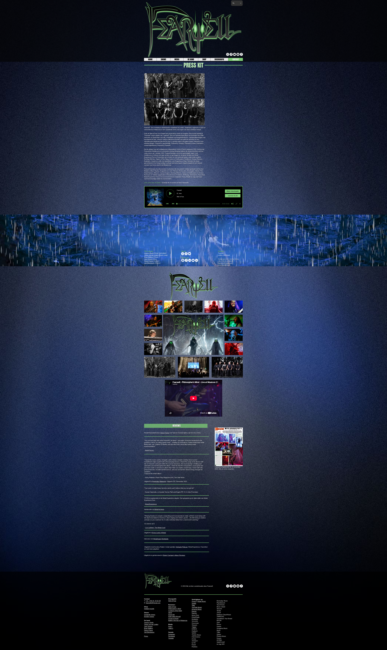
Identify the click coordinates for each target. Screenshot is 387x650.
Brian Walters (148, 257)
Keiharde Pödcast (182, 547)
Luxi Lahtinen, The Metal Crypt (155, 528)
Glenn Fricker (164, 433)
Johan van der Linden (151, 255)
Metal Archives (159, 509)
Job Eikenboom (149, 263)
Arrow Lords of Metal (159, 533)
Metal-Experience (151, 504)
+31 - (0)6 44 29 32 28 (225, 261)
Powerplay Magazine (159, 481)
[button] (176, 59)
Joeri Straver (148, 259)
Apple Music (202, 601)
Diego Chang (148, 261)
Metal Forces (149, 450)
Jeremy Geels (149, 253)
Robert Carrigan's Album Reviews (174, 555)
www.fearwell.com (224, 265)
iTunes (194, 601)
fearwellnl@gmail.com (225, 263)
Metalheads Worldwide (160, 539)
